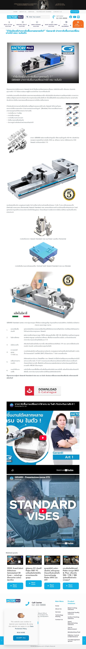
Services (58, 612)
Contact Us (59, 620)
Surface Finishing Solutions (73, 617)
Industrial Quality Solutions (73, 613)
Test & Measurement (72, 628)
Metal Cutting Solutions (72, 608)
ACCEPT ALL (21, 638)
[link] (13, 601)
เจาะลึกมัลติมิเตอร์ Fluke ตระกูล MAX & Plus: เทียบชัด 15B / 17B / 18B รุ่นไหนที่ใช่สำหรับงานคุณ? (71, 574)
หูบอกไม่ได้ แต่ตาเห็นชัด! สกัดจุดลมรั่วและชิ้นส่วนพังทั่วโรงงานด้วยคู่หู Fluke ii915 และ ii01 (52, 574)
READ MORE (21, 633)
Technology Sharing (59, 615)
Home (57, 606)
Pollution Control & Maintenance (73, 636)
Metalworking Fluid (74, 632)
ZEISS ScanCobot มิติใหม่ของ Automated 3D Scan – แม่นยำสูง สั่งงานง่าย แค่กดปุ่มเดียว (15, 574)
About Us (58, 609)
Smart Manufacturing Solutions (73, 623)
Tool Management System (74, 640)
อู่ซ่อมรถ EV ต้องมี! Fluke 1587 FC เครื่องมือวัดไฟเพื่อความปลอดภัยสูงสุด (34, 573)
